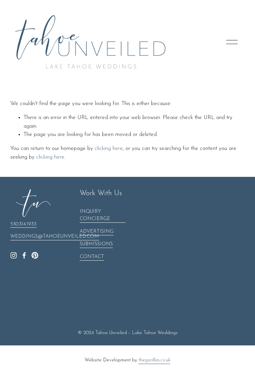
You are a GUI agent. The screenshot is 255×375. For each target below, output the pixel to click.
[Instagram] (13, 255)
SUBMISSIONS (96, 244)
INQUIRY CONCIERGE (95, 215)
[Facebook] (24, 255)
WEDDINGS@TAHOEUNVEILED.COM (54, 236)
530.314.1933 (23, 224)
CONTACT (92, 256)
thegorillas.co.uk (154, 360)
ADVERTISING (97, 231)
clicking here (109, 148)
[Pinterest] (35, 255)
